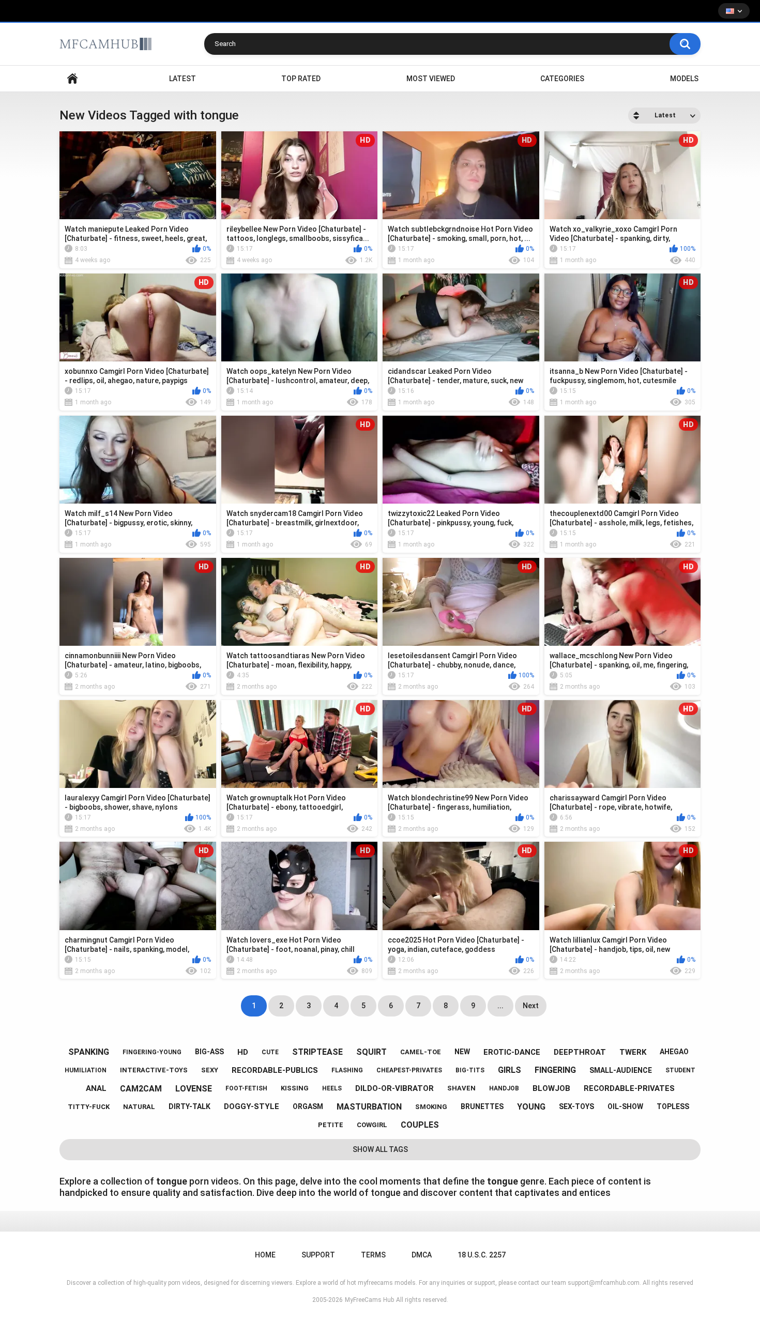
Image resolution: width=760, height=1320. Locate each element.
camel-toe (420, 1052)
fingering (555, 1070)
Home (72, 79)
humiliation (86, 1070)
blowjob (551, 1088)
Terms (373, 1255)
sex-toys (576, 1106)
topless (673, 1106)
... (500, 1006)
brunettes (482, 1106)
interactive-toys (154, 1070)
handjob (504, 1088)
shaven (461, 1088)
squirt (371, 1052)
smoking (431, 1107)
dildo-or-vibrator (394, 1088)
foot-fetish (246, 1088)
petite (330, 1125)
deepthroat (580, 1052)
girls (509, 1070)
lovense (193, 1089)
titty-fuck (89, 1107)
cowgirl (372, 1125)
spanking (88, 1052)
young (531, 1107)
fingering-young (152, 1052)
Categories (562, 78)
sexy (209, 1070)
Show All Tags (380, 1149)
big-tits (469, 1070)
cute (270, 1052)
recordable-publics (275, 1070)
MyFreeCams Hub (369, 1299)
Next (531, 1006)
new (462, 1052)
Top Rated (301, 78)
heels (332, 1088)
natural (139, 1107)
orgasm (308, 1106)
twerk (632, 1052)
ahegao (674, 1052)
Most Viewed (430, 78)
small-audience (620, 1070)
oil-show (625, 1106)
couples (420, 1125)
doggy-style (251, 1106)
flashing (347, 1070)
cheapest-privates (409, 1070)
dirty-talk (189, 1106)
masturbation (369, 1107)
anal (96, 1088)
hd (242, 1052)
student (680, 1070)
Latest (182, 78)
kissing (295, 1088)
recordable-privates (629, 1088)
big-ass (209, 1052)
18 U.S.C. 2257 (482, 1255)
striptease (317, 1052)
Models (684, 78)
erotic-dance (511, 1052)
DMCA (422, 1255)
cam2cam (141, 1089)
